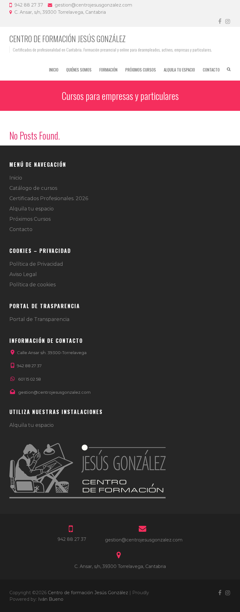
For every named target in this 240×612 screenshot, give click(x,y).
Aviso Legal (23, 274)
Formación (108, 70)
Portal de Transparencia (39, 319)
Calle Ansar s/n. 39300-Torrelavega (52, 352)
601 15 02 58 (29, 379)
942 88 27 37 (28, 5)
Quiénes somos (79, 70)
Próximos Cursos (140, 70)
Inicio (53, 70)
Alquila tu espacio (179, 70)
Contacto (211, 70)
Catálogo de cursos (33, 188)
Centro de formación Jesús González (67, 38)
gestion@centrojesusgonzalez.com (93, 5)
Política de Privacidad (36, 264)
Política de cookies (32, 285)
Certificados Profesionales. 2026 (48, 198)
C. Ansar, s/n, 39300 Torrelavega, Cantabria (60, 12)
